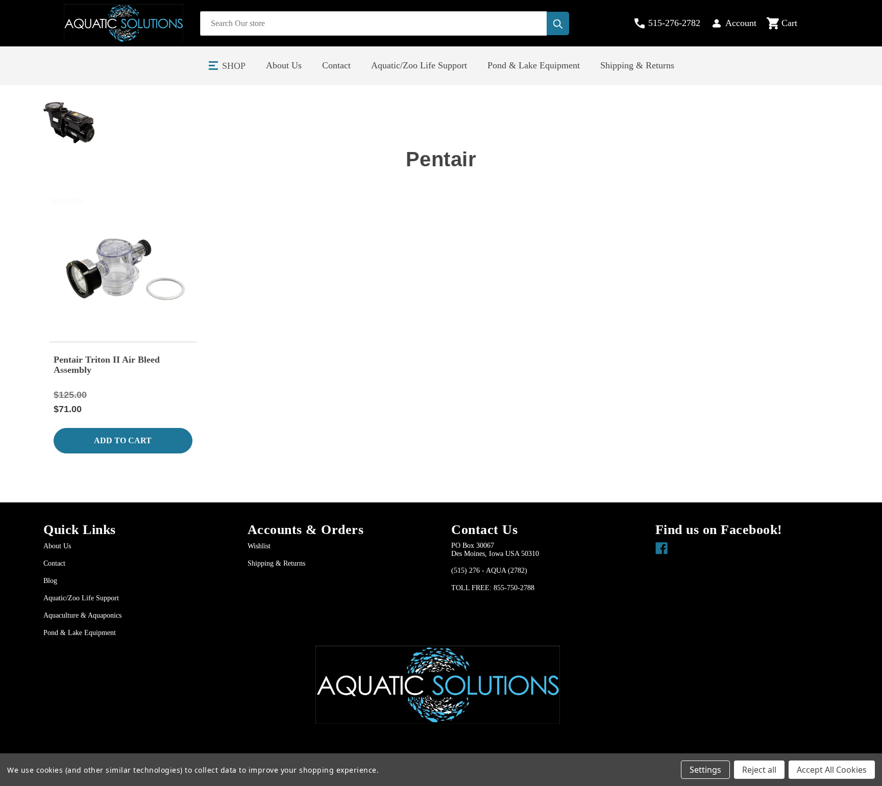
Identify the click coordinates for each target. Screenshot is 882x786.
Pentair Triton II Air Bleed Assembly (107, 364)
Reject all (759, 769)
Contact (336, 65)
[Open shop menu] (214, 66)
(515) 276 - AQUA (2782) (489, 570)
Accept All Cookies (832, 769)
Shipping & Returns (637, 65)
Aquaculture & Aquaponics (82, 615)
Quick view (123, 268)
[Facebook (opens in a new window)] (659, 546)
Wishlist (259, 546)
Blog (50, 581)
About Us (284, 65)
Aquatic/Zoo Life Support (419, 65)
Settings (705, 769)
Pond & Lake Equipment (533, 65)
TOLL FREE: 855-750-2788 (492, 588)
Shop (234, 66)
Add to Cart (123, 440)
